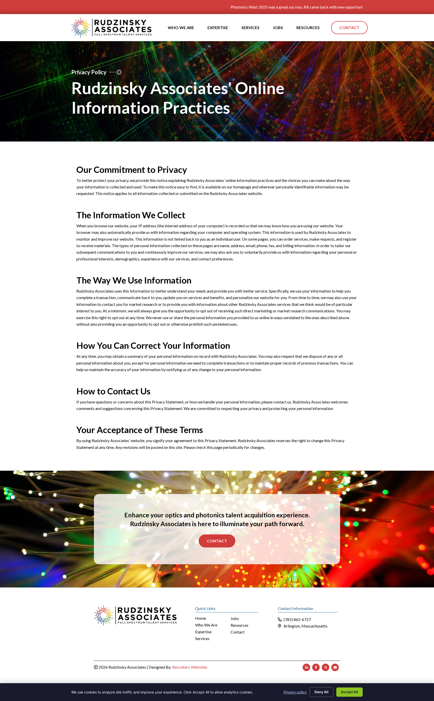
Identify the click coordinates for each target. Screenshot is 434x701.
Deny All (321, 692)
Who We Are (206, 625)
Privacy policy (295, 692)
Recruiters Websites (189, 667)
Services (202, 639)
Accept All (349, 692)
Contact (217, 540)
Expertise (203, 632)
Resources (239, 625)
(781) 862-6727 (297, 619)
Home (200, 618)
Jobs (235, 618)
